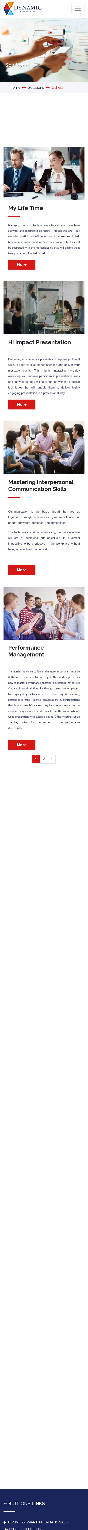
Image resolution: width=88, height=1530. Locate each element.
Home (15, 87)
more (22, 264)
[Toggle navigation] (77, 8)
